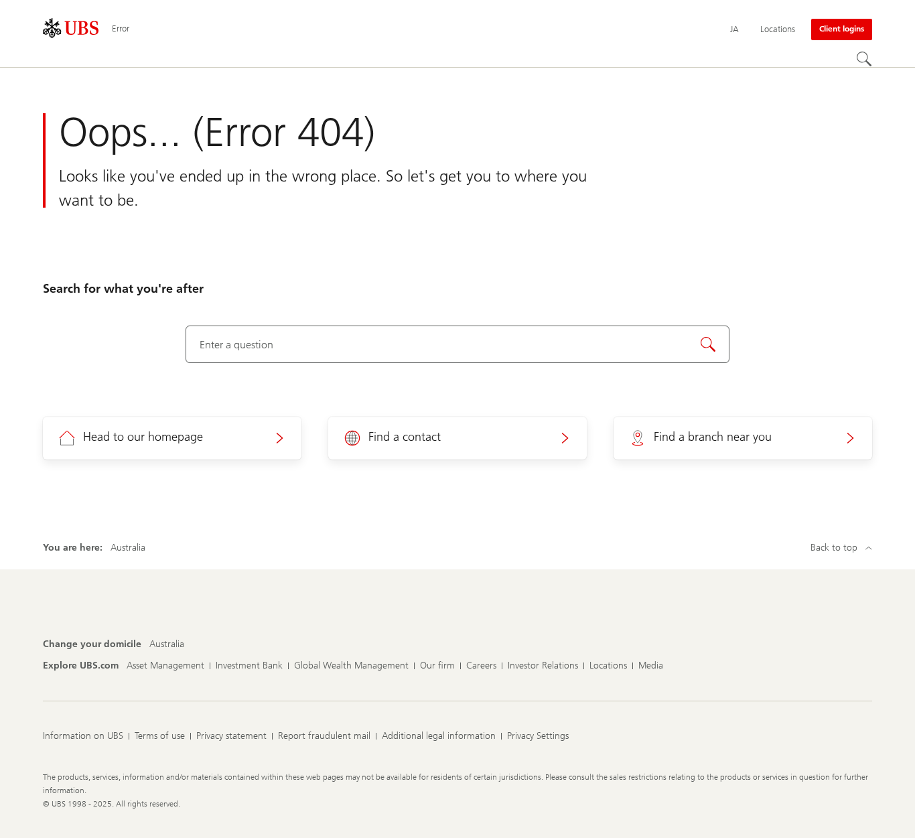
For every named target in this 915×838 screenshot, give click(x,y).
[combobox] (457, 344)
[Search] (864, 59)
